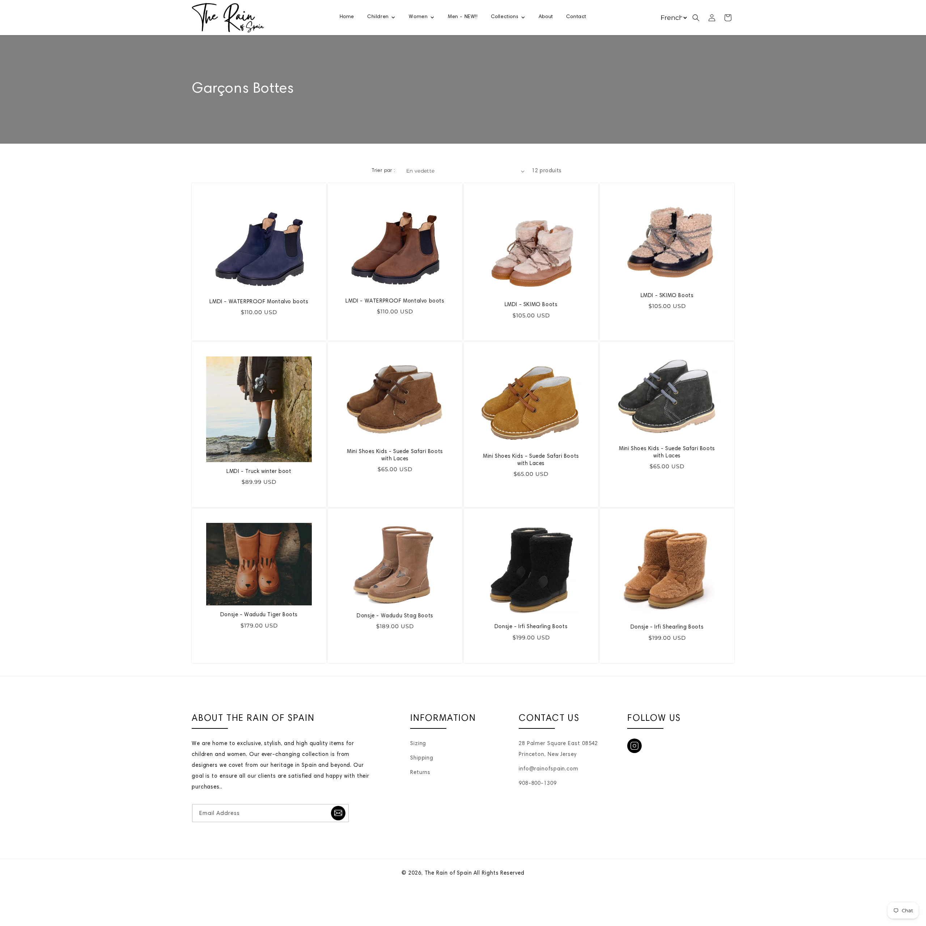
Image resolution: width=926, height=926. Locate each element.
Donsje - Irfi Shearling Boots (531, 627)
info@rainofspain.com (548, 769)
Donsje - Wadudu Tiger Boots (259, 615)
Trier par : (383, 170)
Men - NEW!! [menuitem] (463, 17)
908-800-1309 (538, 783)
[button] (696, 18)
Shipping (421, 758)
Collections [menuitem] (505, 17)
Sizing (418, 744)
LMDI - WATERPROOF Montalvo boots (258, 302)
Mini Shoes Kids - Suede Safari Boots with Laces (395, 455)
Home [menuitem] (347, 17)
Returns (420, 772)
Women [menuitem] (418, 17)
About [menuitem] (546, 17)
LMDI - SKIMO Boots (531, 305)
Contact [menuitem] (576, 17)
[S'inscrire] (338, 813)
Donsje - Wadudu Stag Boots (395, 616)
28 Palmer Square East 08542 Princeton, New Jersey (558, 749)
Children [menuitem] (378, 17)
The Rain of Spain (448, 873)
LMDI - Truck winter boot (258, 471)
